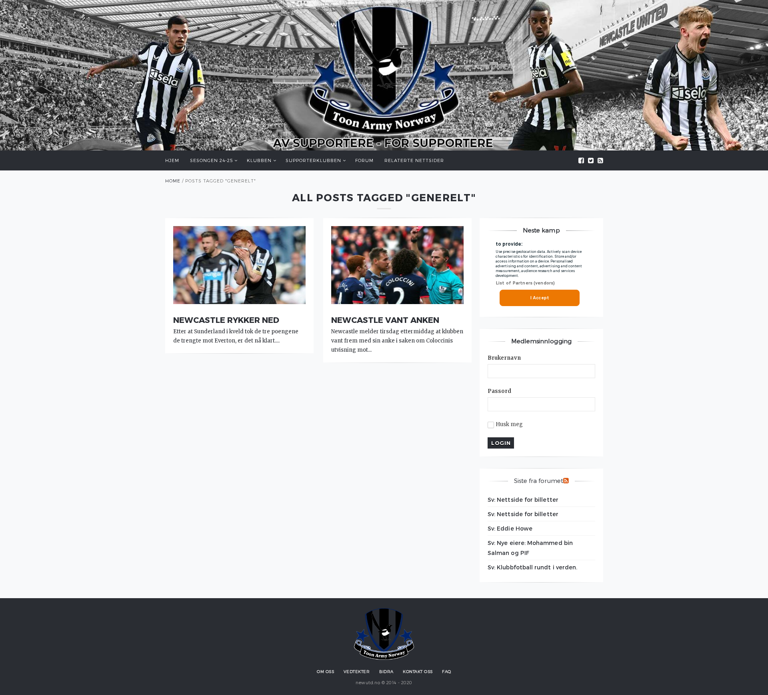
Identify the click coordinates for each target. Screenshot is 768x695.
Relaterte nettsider (414, 160)
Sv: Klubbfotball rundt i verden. (532, 567)
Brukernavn (504, 358)
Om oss (325, 671)
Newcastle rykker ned (226, 319)
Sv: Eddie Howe (510, 528)
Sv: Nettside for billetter (523, 499)
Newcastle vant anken (385, 319)
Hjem (172, 160)
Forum (364, 160)
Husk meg (509, 424)
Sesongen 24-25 (211, 160)
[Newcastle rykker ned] (239, 302)
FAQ (446, 671)
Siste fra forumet (538, 480)
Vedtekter (357, 671)
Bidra (386, 671)
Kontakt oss (418, 671)
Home (172, 180)
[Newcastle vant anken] (397, 302)
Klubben (259, 160)
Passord (500, 391)
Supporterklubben (313, 160)
